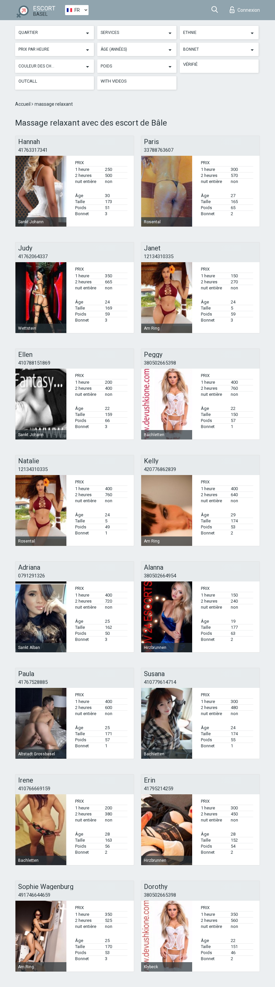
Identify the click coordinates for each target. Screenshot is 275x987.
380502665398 (160, 363)
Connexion (248, 10)
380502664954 (160, 576)
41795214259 (158, 789)
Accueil (23, 104)
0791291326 (31, 576)
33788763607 (158, 150)
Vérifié (190, 64)
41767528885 (33, 682)
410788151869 (34, 363)
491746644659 (34, 895)
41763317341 (33, 150)
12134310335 (158, 256)
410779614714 (160, 682)
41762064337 (33, 256)
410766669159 (34, 789)
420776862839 (160, 469)
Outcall (27, 81)
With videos (114, 81)
